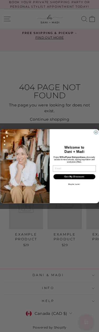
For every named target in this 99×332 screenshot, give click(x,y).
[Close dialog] (96, 132)
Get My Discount (74, 176)
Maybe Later (74, 184)
